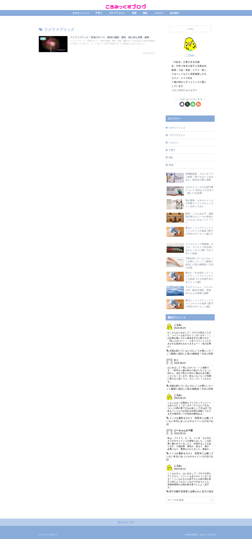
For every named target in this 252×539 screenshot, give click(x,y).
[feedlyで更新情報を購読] (192, 104)
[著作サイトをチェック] (181, 104)
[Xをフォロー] (187, 104)
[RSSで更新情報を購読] (198, 104)
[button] (211, 499)
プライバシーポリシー (48, 534)
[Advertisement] (97, 82)
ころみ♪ (190, 55)
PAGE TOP (127, 522)
